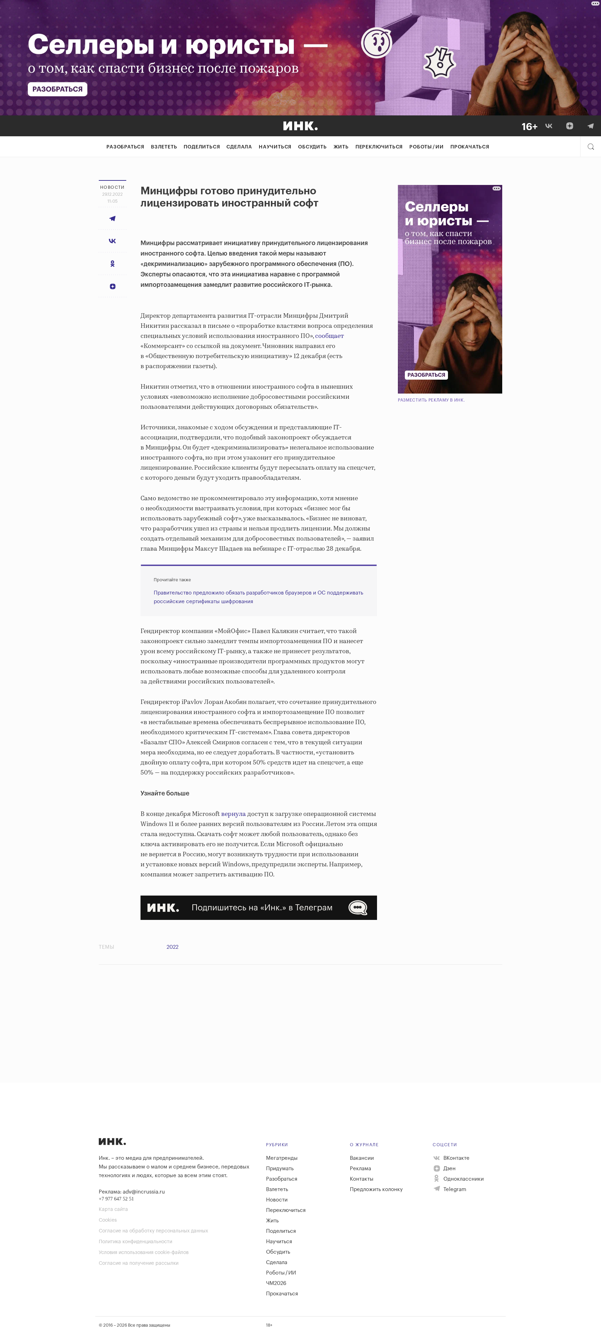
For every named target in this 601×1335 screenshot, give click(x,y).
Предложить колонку (376, 1189)
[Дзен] (569, 125)
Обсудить (312, 147)
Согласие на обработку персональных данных (153, 1231)
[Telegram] (590, 125)
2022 (172, 947)
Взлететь (164, 147)
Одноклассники (463, 1179)
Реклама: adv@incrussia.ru (132, 1192)
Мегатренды (282, 1158)
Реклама (360, 1168)
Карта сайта (113, 1209)
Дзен (449, 1168)
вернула (233, 814)
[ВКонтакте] (548, 125)
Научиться (275, 147)
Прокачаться (469, 147)
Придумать (280, 1168)
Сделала (239, 147)
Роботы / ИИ (426, 147)
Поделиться (202, 147)
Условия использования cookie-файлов (144, 1252)
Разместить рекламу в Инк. (431, 400)
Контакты (362, 1179)
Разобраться (125, 147)
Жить (341, 147)
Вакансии (362, 1158)
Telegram (454, 1189)
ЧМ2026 (276, 1283)
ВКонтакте (456, 1158)
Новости (277, 1200)
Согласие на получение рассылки (138, 1263)
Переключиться (379, 147)
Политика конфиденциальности (135, 1241)
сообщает (329, 336)
